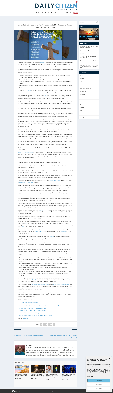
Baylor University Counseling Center (61, 284)
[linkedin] (49, 324)
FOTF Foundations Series (85, 88)
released (29, 90)
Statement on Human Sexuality (26, 182)
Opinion (81, 110)
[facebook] (41, 324)
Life (80, 104)
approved (42, 62)
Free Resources (83, 91)
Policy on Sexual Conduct (54, 180)
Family (81, 85)
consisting (52, 236)
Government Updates (84, 97)
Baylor (36, 231)
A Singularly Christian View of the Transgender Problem (32, 310)
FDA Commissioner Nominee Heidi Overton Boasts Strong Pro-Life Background (87, 52)
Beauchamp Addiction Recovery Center (40, 284)
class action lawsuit (40, 229)
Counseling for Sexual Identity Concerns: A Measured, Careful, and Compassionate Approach (41, 305)
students (41, 231)
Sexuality (53, 27)
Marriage (82, 107)
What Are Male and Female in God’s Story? (29, 313)
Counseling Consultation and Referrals (28, 302)
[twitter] (44, 324)
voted (26, 223)
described (41, 210)
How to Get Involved (84, 101)
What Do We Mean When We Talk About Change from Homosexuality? (36, 315)
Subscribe (37, 12)
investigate (63, 231)
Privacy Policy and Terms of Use (29, 391)
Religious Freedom (84, 114)
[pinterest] (46, 324)
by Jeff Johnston (39, 27)
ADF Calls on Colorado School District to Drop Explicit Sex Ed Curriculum (89, 61)
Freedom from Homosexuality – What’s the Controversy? (33, 308)
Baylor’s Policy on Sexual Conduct (25, 152)
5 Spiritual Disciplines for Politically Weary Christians (88, 57)
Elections (82, 81)
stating (33, 101)
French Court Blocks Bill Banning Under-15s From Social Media (89, 47)
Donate (76, 12)
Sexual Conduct (32, 279)
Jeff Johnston (29, 345)
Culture (81, 75)
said (45, 95)
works (40, 238)
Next (74, 330)
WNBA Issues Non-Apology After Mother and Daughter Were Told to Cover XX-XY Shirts (89, 66)
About (67, 12)
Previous (18, 330)
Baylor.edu (25, 318)
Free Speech (82, 94)
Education (82, 78)
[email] (51, 324)
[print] (54, 324)
